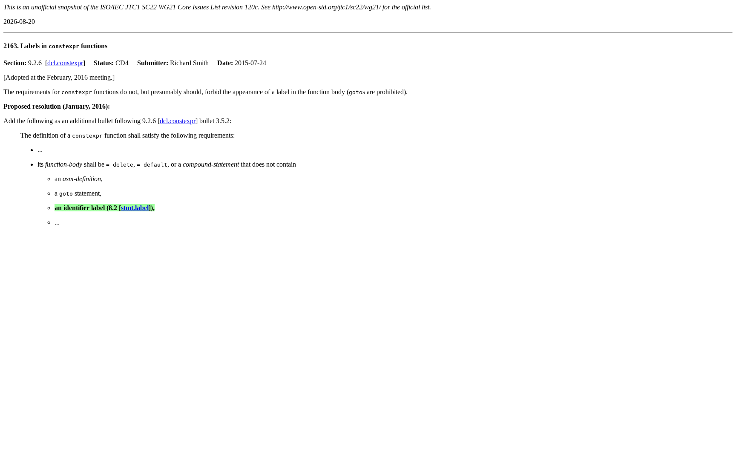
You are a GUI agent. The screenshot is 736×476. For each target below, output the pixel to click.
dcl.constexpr (65, 62)
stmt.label (135, 207)
